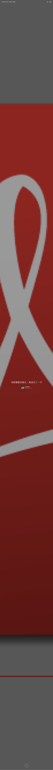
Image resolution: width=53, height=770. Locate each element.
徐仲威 (27, 387)
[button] (50, 2)
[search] (47, 1)
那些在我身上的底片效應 (8, 1)
